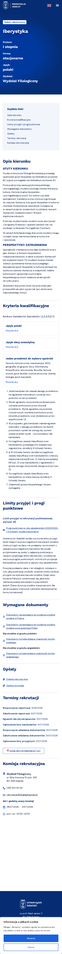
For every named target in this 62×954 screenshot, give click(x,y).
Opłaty (11, 133)
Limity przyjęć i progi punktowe (23, 124)
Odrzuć (31, 947)
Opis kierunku (14, 115)
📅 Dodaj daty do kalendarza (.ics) (23, 750)
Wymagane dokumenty (19, 129)
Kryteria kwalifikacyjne (19, 119)
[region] (31, 935)
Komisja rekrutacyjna (18, 142)
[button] (57, 5)
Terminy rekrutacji (16, 138)
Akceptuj (31, 938)
